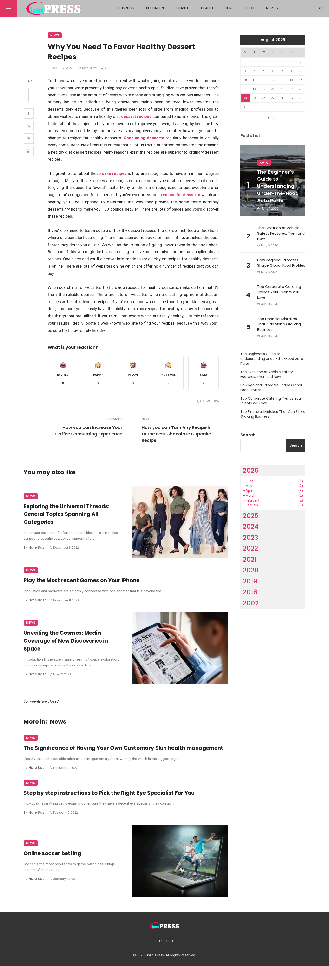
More (270, 8)
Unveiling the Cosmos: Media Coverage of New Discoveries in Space (66, 640)
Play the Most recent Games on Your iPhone (81, 580)
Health (207, 8)
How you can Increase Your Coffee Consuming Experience (88, 430)
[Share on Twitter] (29, 126)
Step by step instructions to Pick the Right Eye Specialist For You (109, 793)
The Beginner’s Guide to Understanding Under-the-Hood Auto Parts (278, 186)
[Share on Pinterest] (29, 138)
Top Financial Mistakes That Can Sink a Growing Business (279, 324)
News (54, 35)
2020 (251, 570)
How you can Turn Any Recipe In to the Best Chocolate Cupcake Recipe (177, 433)
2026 (251, 470)
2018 (250, 592)
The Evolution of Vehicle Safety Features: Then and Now (281, 233)
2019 (250, 581)
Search (248, 435)
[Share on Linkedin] (29, 151)
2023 (250, 537)
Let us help (164, 941)
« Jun (271, 117)
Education (155, 8)
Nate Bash (37, 547)
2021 (250, 559)
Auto (264, 163)
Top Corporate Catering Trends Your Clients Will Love (279, 292)
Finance (182, 8)
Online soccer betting (52, 853)
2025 (250, 515)
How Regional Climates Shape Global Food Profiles (281, 262)
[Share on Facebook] (29, 113)
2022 (250, 548)
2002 (251, 603)
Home (229, 8)
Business (126, 8)
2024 (251, 526)
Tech (250, 8)
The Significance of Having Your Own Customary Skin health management (123, 748)
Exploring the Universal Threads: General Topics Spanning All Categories (67, 514)
